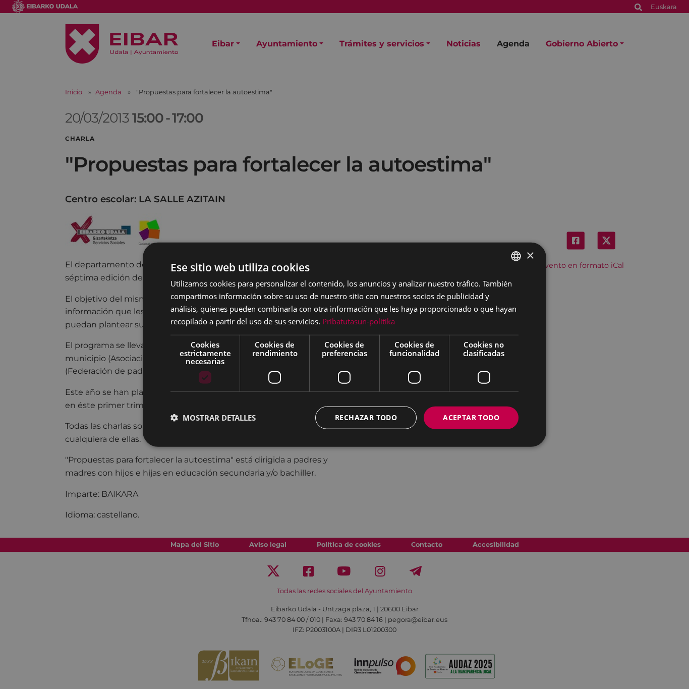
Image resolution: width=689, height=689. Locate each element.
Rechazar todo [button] (366, 417)
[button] (213, 417)
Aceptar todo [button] (471, 417)
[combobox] (516, 256)
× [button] (530, 255)
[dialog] (344, 345)
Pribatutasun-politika (358, 321)
